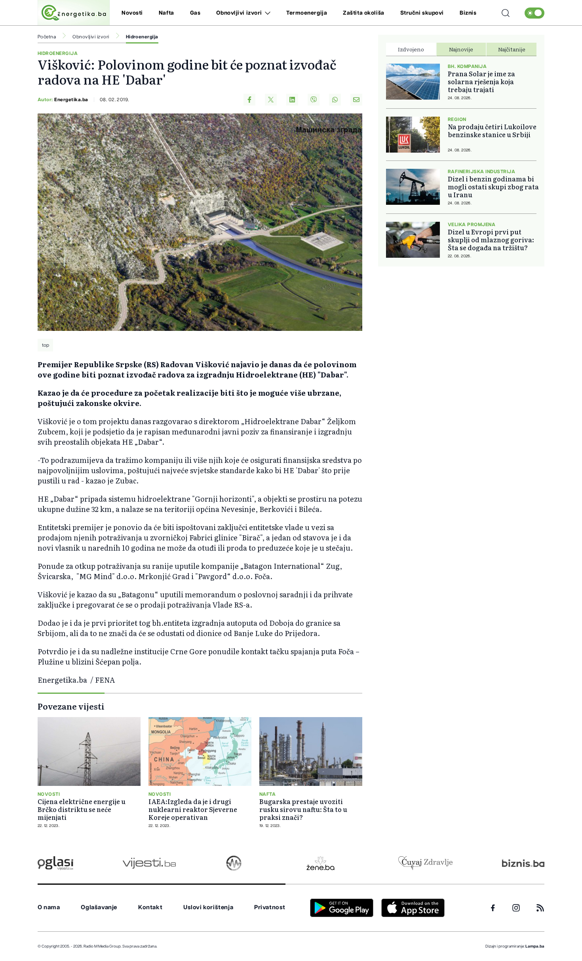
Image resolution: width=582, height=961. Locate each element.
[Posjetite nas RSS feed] (540, 908)
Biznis (468, 13)
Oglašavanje (99, 907)
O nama (49, 907)
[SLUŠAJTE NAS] (234, 863)
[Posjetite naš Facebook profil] (492, 908)
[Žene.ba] (320, 863)
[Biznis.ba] (523, 863)
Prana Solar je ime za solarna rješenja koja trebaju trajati (481, 81)
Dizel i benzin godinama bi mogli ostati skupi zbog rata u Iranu (493, 186)
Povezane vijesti (71, 706)
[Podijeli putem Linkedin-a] (292, 100)
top (45, 345)
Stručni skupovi (422, 13)
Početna (47, 36)
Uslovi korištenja (208, 907)
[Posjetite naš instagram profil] (516, 908)
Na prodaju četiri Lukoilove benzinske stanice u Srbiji (492, 130)
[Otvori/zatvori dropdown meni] (266, 13)
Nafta (166, 13)
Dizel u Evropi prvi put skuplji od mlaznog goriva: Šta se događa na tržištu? (491, 239)
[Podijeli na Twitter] (271, 100)
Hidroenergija (142, 36)
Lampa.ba (534, 946)
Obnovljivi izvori (239, 13)
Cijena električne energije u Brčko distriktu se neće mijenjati (82, 809)
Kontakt (150, 907)
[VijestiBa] (149, 863)
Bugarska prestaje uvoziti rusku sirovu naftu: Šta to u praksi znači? (303, 809)
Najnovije (461, 49)
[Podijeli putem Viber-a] (314, 100)
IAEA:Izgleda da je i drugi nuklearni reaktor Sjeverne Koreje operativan (192, 809)
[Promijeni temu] (534, 13)
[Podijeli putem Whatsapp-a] (335, 100)
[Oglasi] (55, 863)
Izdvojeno (411, 49)
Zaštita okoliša (363, 13)
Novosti (132, 13)
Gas (195, 13)
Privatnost (269, 907)
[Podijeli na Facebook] (249, 100)
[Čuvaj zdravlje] (425, 863)
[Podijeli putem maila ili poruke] (356, 100)
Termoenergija (306, 13)
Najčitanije (511, 49)
